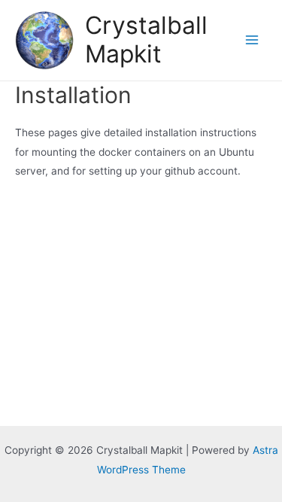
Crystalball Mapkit (146, 39)
